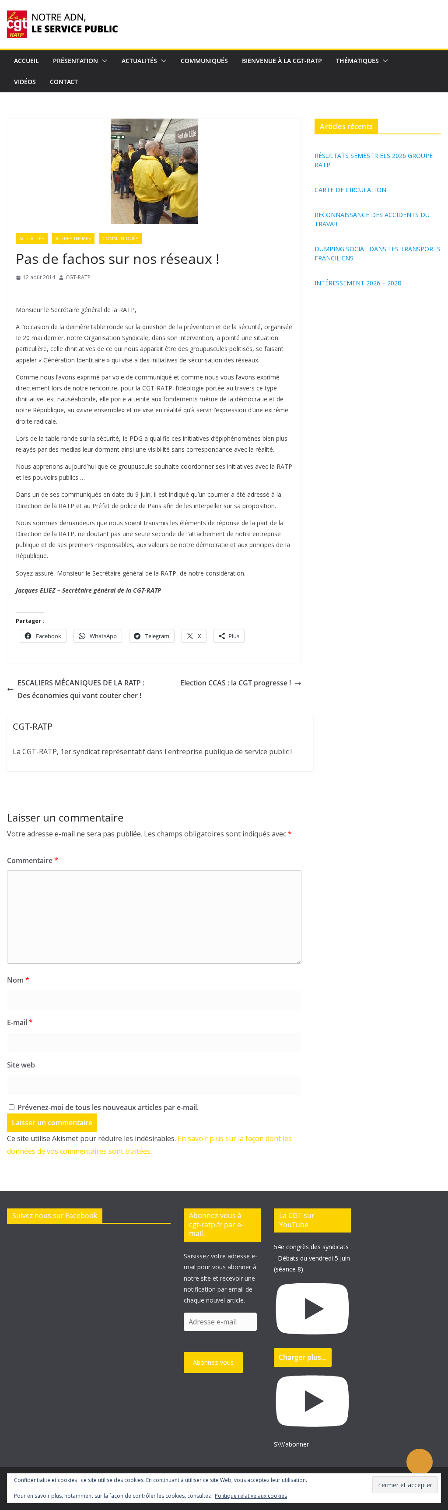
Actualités (139, 60)
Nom (18, 980)
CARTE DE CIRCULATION (350, 190)
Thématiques (357, 60)
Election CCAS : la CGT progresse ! (235, 683)
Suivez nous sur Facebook (54, 1215)
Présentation (75, 60)
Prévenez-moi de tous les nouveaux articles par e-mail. (108, 1107)
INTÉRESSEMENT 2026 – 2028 (358, 283)
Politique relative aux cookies (251, 1495)
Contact (64, 81)
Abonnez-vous (213, 1362)
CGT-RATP (78, 277)
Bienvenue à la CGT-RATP (282, 60)
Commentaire (32, 860)
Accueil (26, 60)
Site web (21, 1065)
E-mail (20, 1022)
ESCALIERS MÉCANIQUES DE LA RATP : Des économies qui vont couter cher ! (81, 689)
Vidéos (25, 81)
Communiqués (204, 60)
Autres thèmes (73, 238)
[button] (103, 61)
